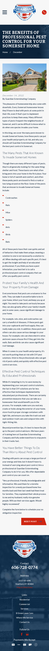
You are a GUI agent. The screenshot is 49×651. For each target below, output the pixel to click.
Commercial (24, 604)
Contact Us (24, 622)
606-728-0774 (24, 567)
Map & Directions (25, 587)
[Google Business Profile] (27, 634)
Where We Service (24, 617)
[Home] (24, 12)
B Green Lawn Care (24, 613)
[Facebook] (21, 634)
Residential (24, 599)
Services (24, 608)
